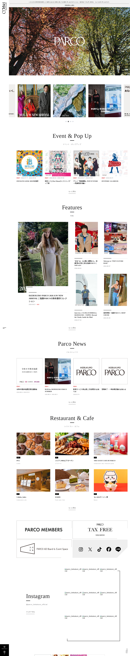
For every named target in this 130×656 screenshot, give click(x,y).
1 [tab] (66, 121)
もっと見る (72, 191)
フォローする (30, 612)
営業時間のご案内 (69, 5)
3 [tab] (70, 121)
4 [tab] (72, 121)
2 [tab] (68, 121)
